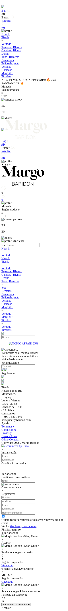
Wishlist (6, 24)
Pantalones (7, 60)
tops (3, 287)
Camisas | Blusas (11, 50)
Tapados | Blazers (11, 47)
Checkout (7, 581)
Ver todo (6, 43)
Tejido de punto (10, 63)
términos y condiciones (23, 526)
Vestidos (6, 66)
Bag (4, 12)
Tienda (5, 261)
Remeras (6, 290)
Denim (5, 53)
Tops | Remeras (10, 56)
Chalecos (6, 69)
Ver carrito (7, 565)
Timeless (6, 320)
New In (5, 248)
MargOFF (7, 307)
